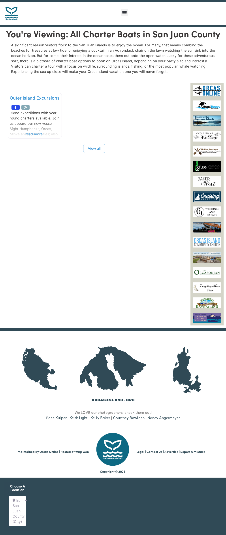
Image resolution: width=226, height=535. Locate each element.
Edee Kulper (56, 417)
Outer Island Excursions (35, 98)
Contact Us (154, 451)
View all (94, 148)
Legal (140, 451)
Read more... (34, 134)
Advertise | (172, 451)
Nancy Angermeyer (163, 417)
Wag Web (82, 451)
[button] (124, 12)
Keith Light (79, 417)
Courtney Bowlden (129, 417)
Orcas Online (49, 451)
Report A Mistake (192, 451)
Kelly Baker (100, 417)
